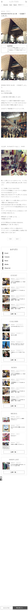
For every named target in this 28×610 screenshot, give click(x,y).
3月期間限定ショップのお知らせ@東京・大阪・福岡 (18, 299)
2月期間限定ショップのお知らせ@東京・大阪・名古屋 (18, 308)
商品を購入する (19, 607)
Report (15, 4)
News (6, 260)
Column (7, 257)
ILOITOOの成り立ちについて (17, 326)
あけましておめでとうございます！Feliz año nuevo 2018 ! (17, 344)
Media (6, 264)
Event (10, 4)
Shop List (7, 268)
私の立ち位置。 (14, 335)
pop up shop (6, 607)
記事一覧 (13, 314)
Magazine (5, 4)
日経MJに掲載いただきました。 (18, 444)
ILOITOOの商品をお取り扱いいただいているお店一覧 (18, 465)
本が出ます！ (14, 435)
